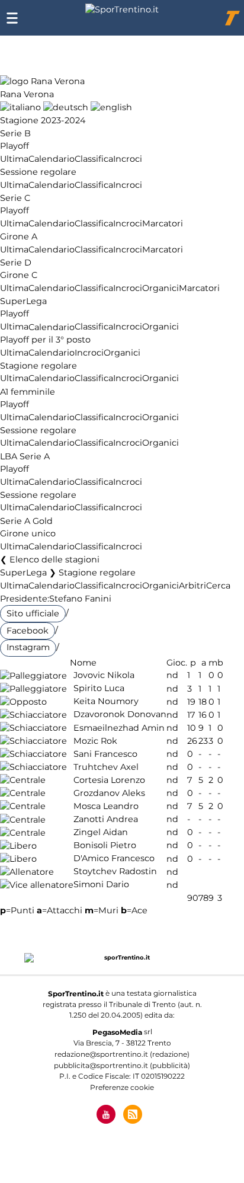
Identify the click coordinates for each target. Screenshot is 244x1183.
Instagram (28, 647)
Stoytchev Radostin (115, 872)
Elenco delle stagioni (54, 559)
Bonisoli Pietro (104, 845)
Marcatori (162, 223)
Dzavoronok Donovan (119, 714)
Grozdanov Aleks (109, 793)
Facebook (28, 630)
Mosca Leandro (106, 806)
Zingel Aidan (100, 832)
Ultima (14, 159)
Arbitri (192, 585)
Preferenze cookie (122, 1087)
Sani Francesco (105, 754)
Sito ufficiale (33, 613)
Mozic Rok (95, 741)
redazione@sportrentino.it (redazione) (122, 1054)
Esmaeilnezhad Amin (119, 727)
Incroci (127, 159)
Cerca (218, 585)
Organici (160, 288)
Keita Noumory (106, 701)
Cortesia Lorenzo (109, 780)
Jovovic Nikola (103, 675)
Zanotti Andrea (105, 819)
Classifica (94, 159)
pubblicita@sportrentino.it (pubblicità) (122, 1065)
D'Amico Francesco (114, 858)
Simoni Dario (101, 885)
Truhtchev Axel (106, 767)
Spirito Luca (98, 688)
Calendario (51, 159)
